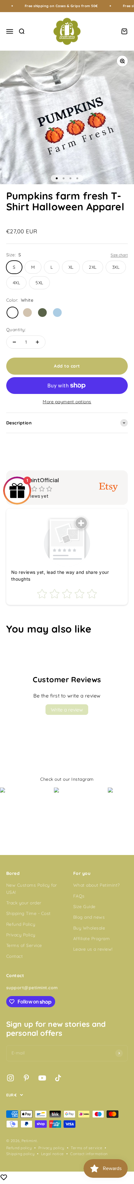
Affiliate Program (91, 938)
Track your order (23, 903)
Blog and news (89, 917)
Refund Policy (20, 924)
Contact (14, 956)
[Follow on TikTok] (58, 1078)
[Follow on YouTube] (42, 1078)
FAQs (79, 896)
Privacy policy (51, 1147)
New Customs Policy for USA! (31, 888)
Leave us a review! (93, 949)
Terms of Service (24, 945)
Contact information (89, 1153)
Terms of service (86, 1147)
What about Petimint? (96, 885)
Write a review (67, 709)
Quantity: (16, 329)
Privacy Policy (21, 935)
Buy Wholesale (89, 928)
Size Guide (84, 906)
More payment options (67, 402)
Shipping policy (20, 1153)
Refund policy (19, 1147)
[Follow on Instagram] (10, 1078)
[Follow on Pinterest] (26, 1078)
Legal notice (52, 1153)
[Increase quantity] (37, 342)
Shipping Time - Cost (28, 913)
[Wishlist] (3, 1178)
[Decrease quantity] (14, 342)
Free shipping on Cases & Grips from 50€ (51, 6)
